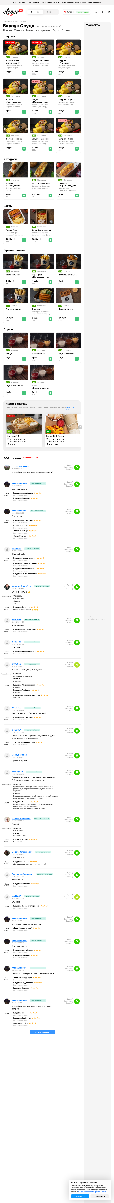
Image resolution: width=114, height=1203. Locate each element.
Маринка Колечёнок (21, 586)
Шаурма (23, 21)
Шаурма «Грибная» (14, 139)
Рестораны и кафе (36, 2)
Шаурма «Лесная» (40, 61)
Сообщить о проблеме (91, 2)
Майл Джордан (19, 755)
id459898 (16, 548)
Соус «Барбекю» (66, 354)
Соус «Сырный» (39, 354)
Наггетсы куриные (66, 275)
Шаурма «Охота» (66, 139)
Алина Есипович (19, 483)
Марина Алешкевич (21, 818)
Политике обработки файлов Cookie (92, 1192)
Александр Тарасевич (22, 874)
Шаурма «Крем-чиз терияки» (13, 62)
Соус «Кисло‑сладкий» (40, 387)
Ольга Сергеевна (20, 466)
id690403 (16, 708)
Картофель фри (13, 275)
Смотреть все (70, 408)
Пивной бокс (11, 230)
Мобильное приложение (68, 2)
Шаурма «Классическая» (13, 101)
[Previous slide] (4, 427)
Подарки (51, 2)
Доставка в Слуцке (10, 21)
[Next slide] (80, 427)
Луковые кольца (65, 309)
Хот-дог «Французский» (13, 184)
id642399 (16, 896)
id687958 (16, 620)
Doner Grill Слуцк (55, 436)
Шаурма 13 (13, 436)
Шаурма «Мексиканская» (40, 101)
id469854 (16, 730)
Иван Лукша (17, 772)
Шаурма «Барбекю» (41, 139)
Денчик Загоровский (22, 852)
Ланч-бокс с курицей (41, 230)
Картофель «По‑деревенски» (40, 276)
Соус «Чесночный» (14, 386)
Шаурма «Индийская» (64, 62)
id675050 (16, 664)
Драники (36, 309)
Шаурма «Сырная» (67, 100)
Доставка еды (19, 2)
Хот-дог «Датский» (41, 183)
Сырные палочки (13, 309)
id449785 (16, 642)
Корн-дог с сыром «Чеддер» (67, 184)
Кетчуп (9, 354)
